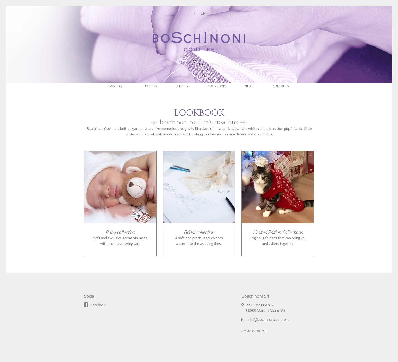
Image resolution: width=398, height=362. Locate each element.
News (249, 86)
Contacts (281, 86)
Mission (115, 86)
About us (149, 86)
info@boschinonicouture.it (268, 319)
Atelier (182, 86)
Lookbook (216, 86)
